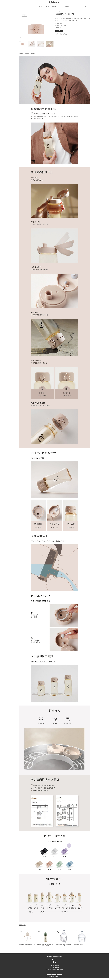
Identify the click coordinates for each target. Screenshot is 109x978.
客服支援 (54, 6)
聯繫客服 (49, 956)
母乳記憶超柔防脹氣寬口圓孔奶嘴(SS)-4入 (82, 945)
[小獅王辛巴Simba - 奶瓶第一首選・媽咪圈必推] (54, 2)
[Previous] (21, 25)
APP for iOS (54, 974)
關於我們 (67, 6)
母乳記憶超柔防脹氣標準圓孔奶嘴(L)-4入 (63, 945)
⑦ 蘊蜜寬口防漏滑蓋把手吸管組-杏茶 (27, 944)
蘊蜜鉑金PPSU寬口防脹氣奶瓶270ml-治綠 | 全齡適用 (45, 945)
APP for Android (59, 974)
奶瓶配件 (60, 11)
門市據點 (60, 6)
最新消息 (40, 6)
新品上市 (60, 956)
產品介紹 (47, 6)
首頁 (56, 11)
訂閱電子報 (54, 956)
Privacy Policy (49, 974)
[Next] (51, 25)
